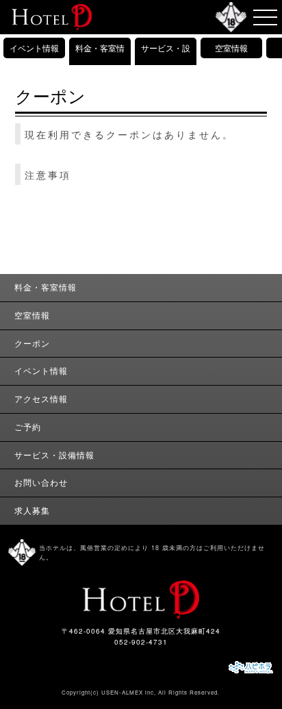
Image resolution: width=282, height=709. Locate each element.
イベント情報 (34, 47)
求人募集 (32, 510)
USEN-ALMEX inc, (128, 692)
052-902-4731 (141, 642)
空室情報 (231, 47)
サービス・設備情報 (165, 58)
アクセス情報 (41, 399)
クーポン (32, 343)
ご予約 (27, 427)
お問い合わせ (41, 482)
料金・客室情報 (100, 58)
